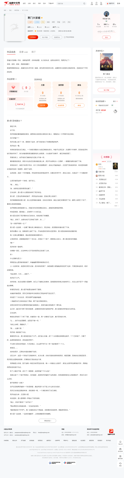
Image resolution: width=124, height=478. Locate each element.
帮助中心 (66, 440)
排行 (34, 3)
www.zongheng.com (49, 452)
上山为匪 (106, 74)
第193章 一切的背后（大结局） (46, 31)
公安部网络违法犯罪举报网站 (86, 447)
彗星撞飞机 (106, 19)
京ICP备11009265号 (47, 449)
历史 (10, 10)
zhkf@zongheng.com (70, 435)
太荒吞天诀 (103, 183)
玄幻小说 (41, 455)
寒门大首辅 (25, 10)
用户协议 (108, 440)
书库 (39, 3)
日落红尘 (100, 167)
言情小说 (51, 455)
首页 (24, 3)
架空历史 (17, 10)
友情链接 (31, 440)
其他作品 (99, 51)
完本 (44, 3)
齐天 (99, 164)
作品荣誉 (11, 79)
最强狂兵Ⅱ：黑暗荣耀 (106, 187)
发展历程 (91, 440)
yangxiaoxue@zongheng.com (23, 432)
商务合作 (14, 440)
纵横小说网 (34, 455)
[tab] (12, 53)
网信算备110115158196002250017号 (83, 449)
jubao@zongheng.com (96, 435)
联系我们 (40, 440)
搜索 (84, 3)
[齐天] (115, 166)
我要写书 (111, 3)
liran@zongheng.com (43, 432)
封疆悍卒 (102, 195)
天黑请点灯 (103, 179)
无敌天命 (101, 172)
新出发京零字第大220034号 (24, 447)
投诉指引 (100, 440)
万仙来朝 (102, 199)
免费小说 (57, 455)
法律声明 (57, 440)
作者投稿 (6, 440)
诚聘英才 (48, 440)
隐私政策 (74, 440)
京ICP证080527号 (34, 449)
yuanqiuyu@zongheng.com (22, 435)
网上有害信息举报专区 (101, 447)
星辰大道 (101, 175)
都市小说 (46, 455)
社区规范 (83, 440)
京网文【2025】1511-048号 (62, 449)
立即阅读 (33, 37)
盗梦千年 (102, 191)
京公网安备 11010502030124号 (67, 447)
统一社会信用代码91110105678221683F (45, 447)
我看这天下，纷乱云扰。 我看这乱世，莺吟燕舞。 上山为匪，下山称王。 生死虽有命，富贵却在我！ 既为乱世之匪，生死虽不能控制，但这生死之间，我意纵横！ (106, 80)
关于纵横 (23, 440)
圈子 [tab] (34, 52)
